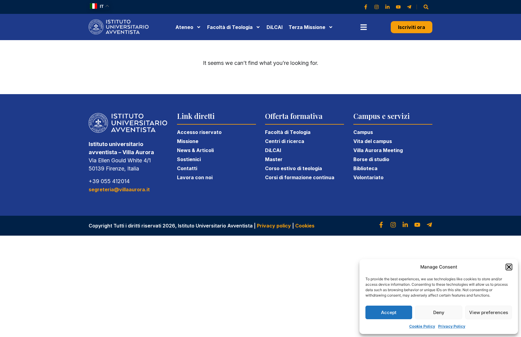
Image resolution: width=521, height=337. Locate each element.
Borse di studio (371, 159)
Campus (363, 132)
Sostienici (189, 159)
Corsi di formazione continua (299, 177)
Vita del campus (372, 141)
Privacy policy (274, 226)
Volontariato (368, 177)
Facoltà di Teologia (288, 132)
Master (274, 159)
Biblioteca (365, 168)
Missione (187, 141)
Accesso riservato (199, 132)
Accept (388, 312)
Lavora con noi (195, 177)
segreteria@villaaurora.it (119, 189)
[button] (509, 267)
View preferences (488, 312)
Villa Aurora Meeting (378, 150)
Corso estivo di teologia (293, 168)
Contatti (187, 168)
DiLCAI (275, 27)
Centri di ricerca (284, 141)
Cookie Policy (422, 326)
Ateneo (184, 27)
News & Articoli (195, 150)
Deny (438, 312)
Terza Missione (307, 27)
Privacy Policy (451, 326)
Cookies (304, 226)
